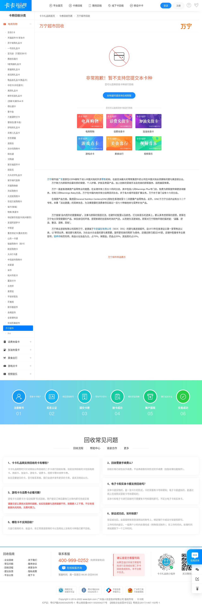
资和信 (11, 143)
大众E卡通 (12, 254)
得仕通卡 (12, 106)
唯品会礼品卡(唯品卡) (17, 79)
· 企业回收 (8, 559)
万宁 (49, 179)
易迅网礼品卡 (14, 74)
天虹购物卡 (13, 190)
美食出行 (10, 358)
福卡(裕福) (12, 206)
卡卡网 (140, 599)
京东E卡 (11, 32)
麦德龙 (11, 291)
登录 (166, 5)
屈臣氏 (11, 169)
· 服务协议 (32, 563)
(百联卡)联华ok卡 (15, 101)
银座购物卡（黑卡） (17, 243)
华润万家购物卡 (15, 201)
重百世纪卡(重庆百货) (17, 232)
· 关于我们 (32, 559)
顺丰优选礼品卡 (15, 95)
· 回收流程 (8, 567)
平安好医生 (13, 296)
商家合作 (112, 448)
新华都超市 (13, 306)
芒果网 (11, 301)
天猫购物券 (13, 185)
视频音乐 (10, 374)
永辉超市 (12, 312)
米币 (10, 270)
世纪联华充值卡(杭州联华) (19, 217)
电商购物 (10, 24)
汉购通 (11, 159)
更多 (126, 448)
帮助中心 (95, 448)
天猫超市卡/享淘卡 (16, 37)
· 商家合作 (32, 567)
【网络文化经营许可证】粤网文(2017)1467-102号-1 (134, 602)
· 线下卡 (31, 575)
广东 (60, 179)
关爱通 (11, 264)
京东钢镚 (12, 137)
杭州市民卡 (13, 275)
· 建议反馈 (8, 571)
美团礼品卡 (13, 90)
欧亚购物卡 (13, 248)
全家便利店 (13, 317)
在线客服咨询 (72, 568)
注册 (178, 5)
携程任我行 (13, 58)
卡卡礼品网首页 (47, 15)
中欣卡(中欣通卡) (15, 85)
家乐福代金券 (14, 180)
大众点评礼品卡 (15, 174)
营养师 (57, 236)
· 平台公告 (8, 575)
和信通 (11, 153)
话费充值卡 (11, 341)
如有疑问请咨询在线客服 (119, 95)
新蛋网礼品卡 (14, 69)
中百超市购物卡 (15, 259)
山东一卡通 (13, 238)
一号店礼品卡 (14, 48)
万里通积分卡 (14, 116)
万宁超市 (10, 328)
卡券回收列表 (65, 15)
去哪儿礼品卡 (14, 132)
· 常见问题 (8, 563)
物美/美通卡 (13, 211)
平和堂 (11, 227)
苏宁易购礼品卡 (15, 42)
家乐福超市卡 (14, 164)
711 (9, 333)
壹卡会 (11, 111)
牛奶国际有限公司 (102, 229)
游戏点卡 (10, 366)
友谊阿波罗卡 (14, 222)
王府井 (11, 285)
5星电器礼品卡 (14, 63)
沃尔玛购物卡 (14, 148)
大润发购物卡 (14, 196)
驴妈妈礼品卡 (14, 127)
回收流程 (78, 448)
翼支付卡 (12, 280)
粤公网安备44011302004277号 (91, 602)
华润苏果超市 (14, 322)
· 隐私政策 (32, 571)
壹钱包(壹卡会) (14, 122)
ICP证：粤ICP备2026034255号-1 (58, 602)
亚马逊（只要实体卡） (18, 53)
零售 (103, 179)
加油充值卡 (11, 349)
